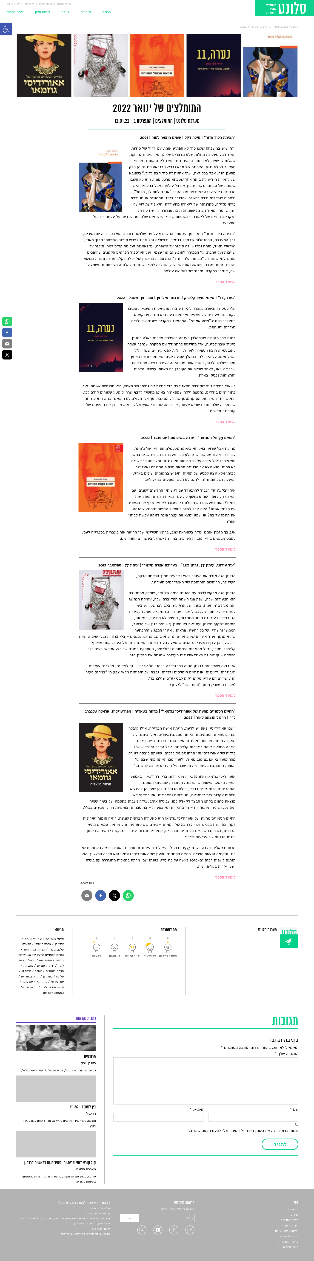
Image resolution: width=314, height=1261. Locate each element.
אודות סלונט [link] (64, 4)
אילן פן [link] (59, 944)
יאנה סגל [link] (97, 1229)
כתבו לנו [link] (29, 4)
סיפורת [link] (85, 11)
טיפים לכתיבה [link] (289, 1236)
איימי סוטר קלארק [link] (52, 938)
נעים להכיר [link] (15, 11)
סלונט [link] (294, 26)
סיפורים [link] (293, 1209)
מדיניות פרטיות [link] (288, 1241)
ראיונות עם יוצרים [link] (286, 1231)
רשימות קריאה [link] (289, 1225)
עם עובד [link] (27, 982)
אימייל (196, 1109)
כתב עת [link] (28, 965)
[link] (6, 29)
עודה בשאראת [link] (30, 976)
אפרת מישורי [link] (42, 944)
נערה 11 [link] (26, 971)
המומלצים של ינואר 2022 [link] (256, 26)
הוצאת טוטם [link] (46, 4)
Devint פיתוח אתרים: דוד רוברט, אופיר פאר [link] (85, 1234)
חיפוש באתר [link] (13, 4)
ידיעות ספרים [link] (45, 965)
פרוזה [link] (106, 11)
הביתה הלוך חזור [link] (34, 949)
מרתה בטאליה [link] (55, 971)
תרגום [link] (47, 992)
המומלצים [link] (281, 26)
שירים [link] (294, 1214)
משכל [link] (38, 971)
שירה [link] (65, 11)
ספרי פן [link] (47, 976)
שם (294, 1109)
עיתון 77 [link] (42, 982)
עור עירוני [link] (57, 982)
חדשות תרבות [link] (289, 1220)
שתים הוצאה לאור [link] (52, 987)
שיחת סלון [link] (42, 11)
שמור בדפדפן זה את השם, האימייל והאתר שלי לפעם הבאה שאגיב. (243, 1130)
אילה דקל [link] (30, 938)
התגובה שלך (286, 1054)
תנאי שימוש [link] (290, 1247)
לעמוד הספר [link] (225, 695)
